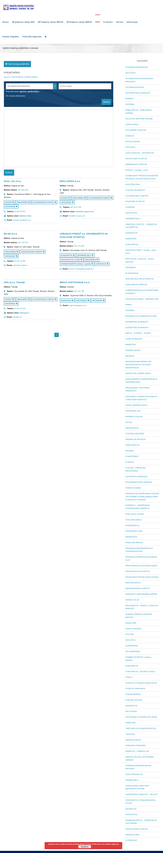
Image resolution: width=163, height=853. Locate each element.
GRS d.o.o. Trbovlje (14, 282)
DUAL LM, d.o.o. (13, 181)
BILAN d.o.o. (11, 233)
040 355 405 (23, 190)
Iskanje (106, 102)
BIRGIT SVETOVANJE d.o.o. (75, 282)
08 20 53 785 (76, 207)
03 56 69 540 (20, 211)
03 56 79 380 (20, 261)
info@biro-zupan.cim (77, 216)
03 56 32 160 (20, 308)
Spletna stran (25, 216)
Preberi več (115, 844)
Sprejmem (85, 847)
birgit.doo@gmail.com (77, 305)
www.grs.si (24, 313)
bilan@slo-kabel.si (20, 265)
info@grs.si (17, 317)
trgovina (22, 91)
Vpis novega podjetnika (18, 64)
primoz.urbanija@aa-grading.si (81, 269)
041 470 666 (79, 246)
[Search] (45, 36)
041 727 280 (79, 291)
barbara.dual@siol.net (22, 220)
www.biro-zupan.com (85, 211)
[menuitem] (7, 22)
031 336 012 (23, 242)
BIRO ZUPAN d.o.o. (70, 181)
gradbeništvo (33, 91)
